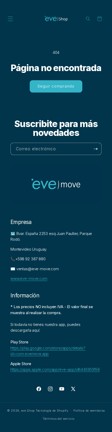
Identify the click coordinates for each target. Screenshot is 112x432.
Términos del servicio (58, 419)
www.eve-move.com (28, 278)
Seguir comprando (56, 86)
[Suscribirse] (95, 149)
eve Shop (28, 410)
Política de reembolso (89, 410)
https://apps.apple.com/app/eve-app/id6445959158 (55, 369)
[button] (10, 19)
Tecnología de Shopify (52, 410)
